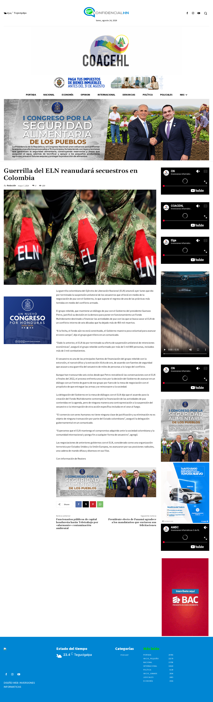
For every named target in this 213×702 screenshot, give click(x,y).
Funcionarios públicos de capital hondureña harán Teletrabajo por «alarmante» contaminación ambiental (77, 524)
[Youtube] (199, 13)
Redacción (11, 185)
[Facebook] (187, 13)
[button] (205, 13)
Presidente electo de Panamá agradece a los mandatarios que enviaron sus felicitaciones (132, 522)
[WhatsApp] (100, 504)
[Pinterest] (93, 504)
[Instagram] (193, 13)
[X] (86, 504)
